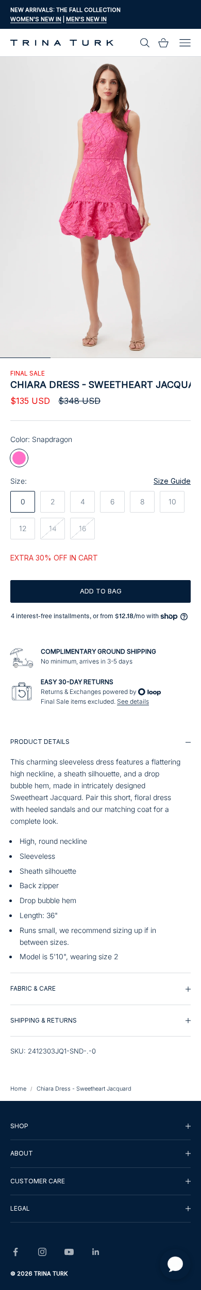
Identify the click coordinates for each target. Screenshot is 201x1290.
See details (133, 701)
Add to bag (101, 591)
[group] (100, 849)
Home (18, 1088)
